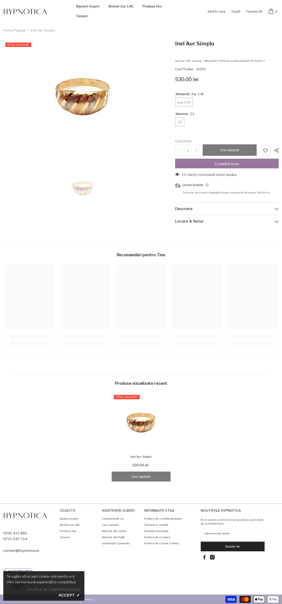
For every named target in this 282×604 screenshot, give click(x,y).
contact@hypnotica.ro (21, 550)
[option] (82, 95)
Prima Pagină (14, 30)
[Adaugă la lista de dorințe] (265, 150)
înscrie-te (233, 546)
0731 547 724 (15, 539)
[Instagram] (212, 557)
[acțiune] (275, 150)
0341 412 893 (15, 533)
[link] (29, 336)
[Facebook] (204, 557)
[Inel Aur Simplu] (141, 422)
